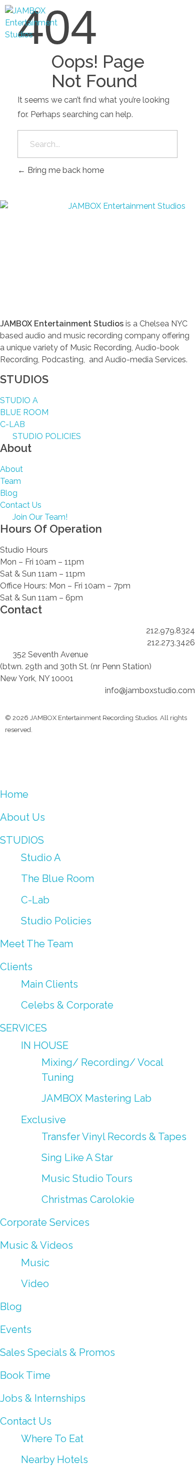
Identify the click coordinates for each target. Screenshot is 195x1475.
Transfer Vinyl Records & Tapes (114, 1137)
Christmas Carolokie (88, 1199)
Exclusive (43, 1120)
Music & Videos (36, 1245)
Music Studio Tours (87, 1178)
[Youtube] (44, 757)
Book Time (25, 1375)
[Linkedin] (98, 757)
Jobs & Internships (43, 1398)
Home (14, 794)
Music (35, 1263)
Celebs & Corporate (67, 1005)
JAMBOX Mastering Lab (97, 1098)
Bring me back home (65, 170)
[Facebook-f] (71, 757)
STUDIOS (22, 840)
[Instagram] (17, 757)
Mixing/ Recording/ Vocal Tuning (102, 1069)
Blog (11, 1307)
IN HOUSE (44, 1045)
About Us (22, 817)
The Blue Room (57, 879)
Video (35, 1284)
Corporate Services (45, 1222)
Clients (16, 967)
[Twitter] (125, 757)
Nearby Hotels (54, 1460)
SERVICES (23, 1028)
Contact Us (26, 1421)
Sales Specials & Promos (57, 1352)
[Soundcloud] (152, 757)
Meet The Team (36, 944)
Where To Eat (52, 1439)
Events (16, 1329)
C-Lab (35, 900)
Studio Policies (56, 921)
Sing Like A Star (77, 1158)
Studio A (41, 858)
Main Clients (49, 984)
